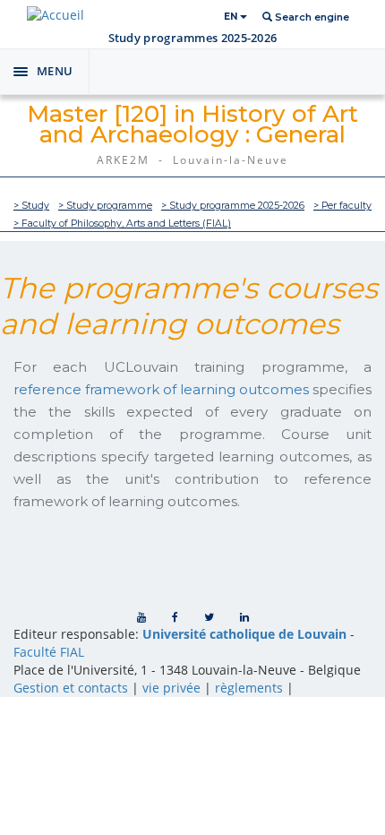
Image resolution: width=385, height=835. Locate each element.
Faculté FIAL (48, 651)
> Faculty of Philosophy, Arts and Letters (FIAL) (122, 223)
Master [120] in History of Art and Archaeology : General (192, 124)
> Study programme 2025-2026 (232, 205)
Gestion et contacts (70, 687)
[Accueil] (55, 15)
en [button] (232, 16)
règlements (249, 687)
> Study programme (105, 205)
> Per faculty (342, 205)
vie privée (171, 687)
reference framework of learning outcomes (161, 389)
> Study (31, 205)
